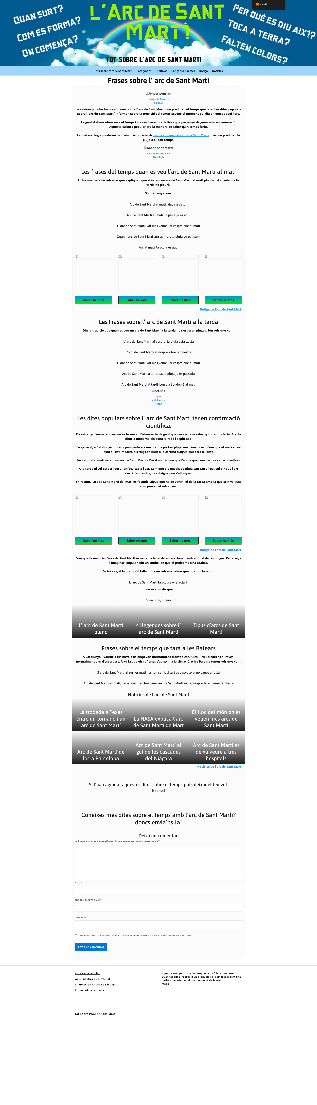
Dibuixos (161, 71)
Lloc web (81, 917)
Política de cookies (87, 973)
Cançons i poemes (183, 71)
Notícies (217, 71)
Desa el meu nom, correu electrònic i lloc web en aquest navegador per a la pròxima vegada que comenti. (136, 935)
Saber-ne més (93, 300)
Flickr (158, 403)
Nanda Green (160, 153)
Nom (79, 882)
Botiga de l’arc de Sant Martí (221, 309)
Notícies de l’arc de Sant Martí (219, 767)
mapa (165, 983)
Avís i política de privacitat (92, 978)
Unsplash (158, 157)
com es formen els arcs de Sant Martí (181, 135)
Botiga (203, 71)
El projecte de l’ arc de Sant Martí (97, 984)
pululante (158, 400)
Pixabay (158, 102)
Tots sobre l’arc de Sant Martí (113, 71)
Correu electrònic (88, 899)
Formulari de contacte (89, 990)
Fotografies (144, 71)
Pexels (163, 99)
